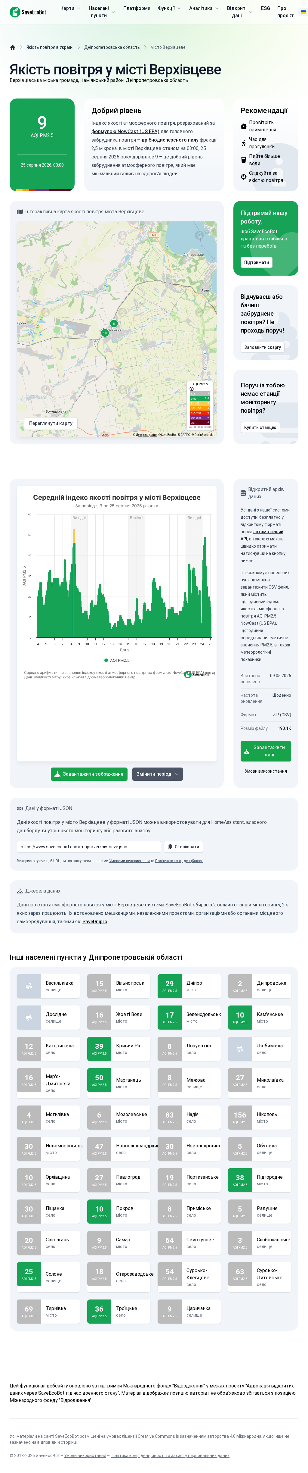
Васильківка (59, 983)
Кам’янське (270, 1014)
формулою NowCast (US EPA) (125, 131)
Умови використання (266, 771)
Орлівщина (58, 1177)
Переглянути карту (50, 423)
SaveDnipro (94, 921)
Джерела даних (146, 434)
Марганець (128, 1080)
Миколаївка (270, 1080)
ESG (265, 8)
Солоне (54, 1274)
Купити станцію (260, 427)
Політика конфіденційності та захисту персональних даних (170, 1455)
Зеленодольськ (203, 1014)
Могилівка (57, 1114)
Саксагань (57, 1240)
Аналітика (201, 8)
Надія (192, 1114)
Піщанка (55, 1208)
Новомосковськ (64, 1146)
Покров (125, 1208)
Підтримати (256, 262)
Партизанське (202, 1177)
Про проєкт (285, 11)
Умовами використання (129, 861)
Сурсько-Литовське (269, 1274)
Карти (67, 8)
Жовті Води (129, 1014)
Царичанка (198, 1308)
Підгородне (270, 1177)
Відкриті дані (237, 11)
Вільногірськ (130, 983)
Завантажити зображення (93, 774)
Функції (166, 8)
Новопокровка (203, 1146)
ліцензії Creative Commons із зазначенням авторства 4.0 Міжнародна (191, 1436)
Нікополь (267, 1114)
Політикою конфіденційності (179, 861)
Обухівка (267, 1146)
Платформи (136, 8)
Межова (195, 1080)
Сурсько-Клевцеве (197, 1274)
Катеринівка (60, 1046)
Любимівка (270, 1046)
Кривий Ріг (128, 1046)
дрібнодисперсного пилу (170, 140)
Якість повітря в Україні (49, 47)
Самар (123, 1240)
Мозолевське (131, 1114)
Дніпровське (271, 983)
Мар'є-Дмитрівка (58, 1080)
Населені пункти (99, 11)
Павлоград (128, 1177)
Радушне (267, 1208)
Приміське (198, 1208)
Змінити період (154, 774)
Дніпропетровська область (112, 47)
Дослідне (56, 1014)
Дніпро (194, 983)
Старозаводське (135, 1274)
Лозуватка (198, 1046)
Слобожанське (273, 1240)
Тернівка (56, 1308)
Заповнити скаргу (262, 347)
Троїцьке (126, 1308)
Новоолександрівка (138, 1146)
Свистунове (200, 1240)
